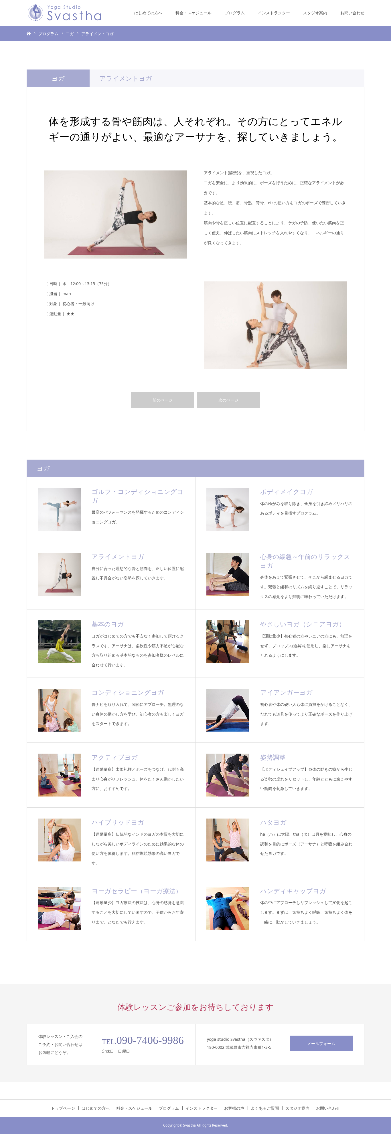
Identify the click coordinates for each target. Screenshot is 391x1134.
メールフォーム (321, 1043)
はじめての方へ (148, 12)
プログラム (235, 12)
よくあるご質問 (265, 1108)
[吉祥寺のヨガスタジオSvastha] (64, 12)
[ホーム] (29, 33)
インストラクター (274, 12)
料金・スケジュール (193, 12)
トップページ (63, 1108)
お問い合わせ (352, 12)
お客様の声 (234, 1108)
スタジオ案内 (315, 12)
